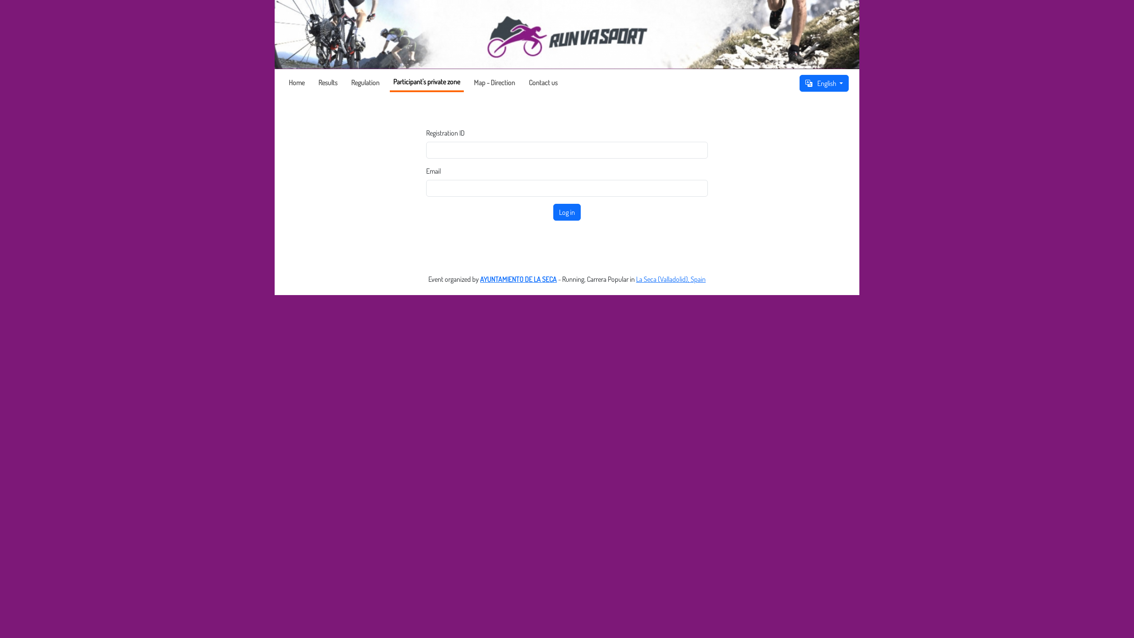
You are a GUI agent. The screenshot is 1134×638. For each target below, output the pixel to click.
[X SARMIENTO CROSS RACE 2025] (567, 34)
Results (328, 82)
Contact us (543, 82)
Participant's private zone (426, 81)
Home (297, 82)
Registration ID (445, 132)
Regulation (365, 82)
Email (433, 171)
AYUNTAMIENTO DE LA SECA (518, 279)
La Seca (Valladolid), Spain (671, 279)
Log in (567, 212)
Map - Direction (494, 82)
